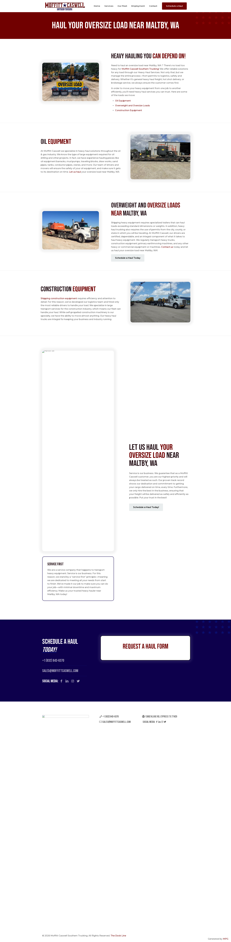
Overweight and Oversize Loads (132, 105)
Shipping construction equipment (59, 298)
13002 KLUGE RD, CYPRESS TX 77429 (161, 716)
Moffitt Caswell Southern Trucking (140, 69)
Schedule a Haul (174, 6)
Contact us (167, 247)
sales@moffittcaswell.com (116, 722)
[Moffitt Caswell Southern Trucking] (65, 6)
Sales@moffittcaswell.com (60, 671)
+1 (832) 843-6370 (53, 660)
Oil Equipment (123, 100)
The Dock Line (118, 935)
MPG (225, 939)
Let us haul (75, 172)
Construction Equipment (128, 110)
